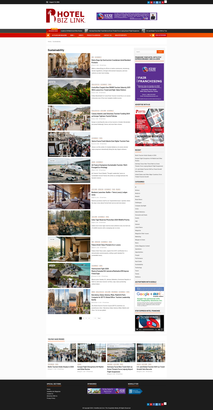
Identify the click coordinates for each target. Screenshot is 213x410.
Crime (137, 209)
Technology (138, 267)
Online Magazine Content (142, 246)
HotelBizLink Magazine (59, 35)
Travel (109, 84)
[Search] (150, 35)
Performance (114, 291)
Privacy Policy (51, 398)
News (72, 35)
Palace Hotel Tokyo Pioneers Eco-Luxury (106, 245)
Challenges (138, 202)
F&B (136, 221)
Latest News (103, 110)
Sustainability (98, 57)
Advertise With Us (52, 396)
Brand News (138, 199)
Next (99, 318)
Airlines (137, 190)
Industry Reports (121, 35)
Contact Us (107, 35)
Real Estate (138, 261)
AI (135, 187)
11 (95, 318)
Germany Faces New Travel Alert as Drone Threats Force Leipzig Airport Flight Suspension (89, 31)
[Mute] (159, 329)
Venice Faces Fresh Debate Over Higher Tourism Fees (110, 141)
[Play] (137, 329)
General (137, 224)
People (137, 255)
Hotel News (103, 65)
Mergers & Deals (140, 240)
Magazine (138, 230)
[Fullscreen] (162, 329)
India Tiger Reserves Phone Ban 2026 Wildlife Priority (110, 220)
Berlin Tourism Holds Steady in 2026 (145, 155)
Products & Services (93, 35)
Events (81, 35)
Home (48, 389)
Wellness (118, 189)
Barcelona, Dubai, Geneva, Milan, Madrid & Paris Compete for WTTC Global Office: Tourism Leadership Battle (111, 297)
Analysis (137, 193)
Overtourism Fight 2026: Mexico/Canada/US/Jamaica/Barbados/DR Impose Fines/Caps (110, 271)
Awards (93, 291)
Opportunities (139, 252)
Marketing (138, 236)
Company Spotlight (140, 206)
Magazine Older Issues (142, 233)
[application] (149, 323)
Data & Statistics (96, 84)
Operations (101, 189)
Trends (137, 274)
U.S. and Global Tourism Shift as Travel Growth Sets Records (137, 31)
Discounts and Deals (141, 215)
